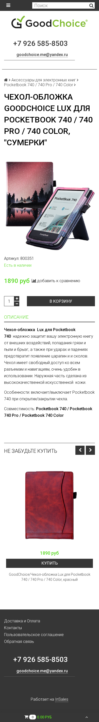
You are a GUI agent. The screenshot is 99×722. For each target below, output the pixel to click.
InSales (61, 699)
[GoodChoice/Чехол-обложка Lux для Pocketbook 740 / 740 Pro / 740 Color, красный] (49, 504)
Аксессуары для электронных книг (43, 80)
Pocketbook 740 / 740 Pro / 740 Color (38, 84)
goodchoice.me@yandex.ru (42, 54)
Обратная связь (19, 641)
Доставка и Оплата (22, 621)
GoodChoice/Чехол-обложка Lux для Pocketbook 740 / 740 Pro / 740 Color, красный (49, 577)
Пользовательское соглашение (34, 634)
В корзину (61, 301)
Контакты (13, 627)
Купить (49, 563)
